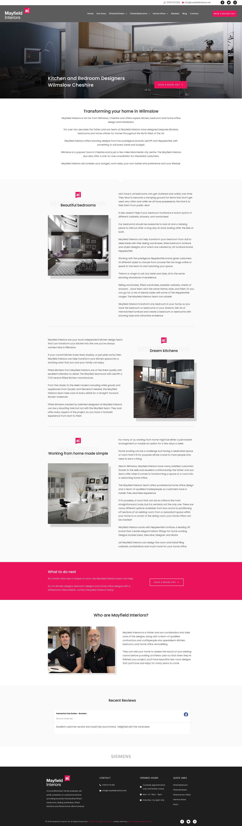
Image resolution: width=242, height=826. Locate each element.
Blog (184, 13)
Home (90, 13)
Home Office (159, 13)
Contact (194, 13)
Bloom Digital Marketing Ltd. (140, 821)
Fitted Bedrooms (138, 13)
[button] (53, 722)
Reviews (175, 13)
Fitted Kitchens (116, 13)
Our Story (101, 13)
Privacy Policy (107, 821)
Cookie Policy (94, 821)
